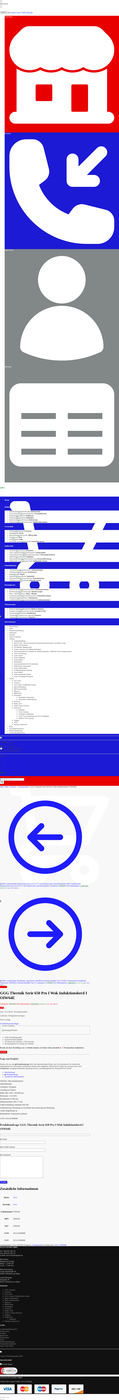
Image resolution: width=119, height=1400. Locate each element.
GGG (15, 1197)
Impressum (4, 1335)
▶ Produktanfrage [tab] (11, 1075)
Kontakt (8, 133)
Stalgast (7, 1315)
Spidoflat (12, 1319)
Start (1, 787)
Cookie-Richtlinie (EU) (8, 1329)
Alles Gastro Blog (6, 1346)
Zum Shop (8, 17)
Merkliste (8, 367)
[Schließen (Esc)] (8, 1397)
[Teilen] (6, 1397)
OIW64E (63, 1245)
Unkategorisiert (23, 787)
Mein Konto (9, 250)
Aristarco (8, 1292)
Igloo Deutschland (11, 1298)
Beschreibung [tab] (10, 1072)
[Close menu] (1, 1)
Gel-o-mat (8, 1294)
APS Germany (10, 1290)
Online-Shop (4, 1331)
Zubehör (13, 787)
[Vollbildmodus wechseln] (3, 1397)
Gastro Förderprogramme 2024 (11, 1356)
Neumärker (9, 1307)
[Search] (2, 782)
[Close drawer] (1, 6)
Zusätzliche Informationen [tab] (14, 1077)
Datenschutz (4, 1338)
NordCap (8, 1309)
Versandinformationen (8, 1344)
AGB (2, 1340)
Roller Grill (9, 1311)
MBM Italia (9, 1304)
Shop (6, 764)
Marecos (8, 1302)
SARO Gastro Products (13, 1313)
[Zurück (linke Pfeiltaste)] (1, 1399)
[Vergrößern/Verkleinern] (1, 1397)
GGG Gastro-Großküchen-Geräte (17, 1296)
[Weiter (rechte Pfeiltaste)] (3, 1399)
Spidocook (9, 1317)
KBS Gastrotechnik (12, 1300)
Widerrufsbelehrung (7, 1342)
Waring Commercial (12, 1321)
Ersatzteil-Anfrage (11, 762)
